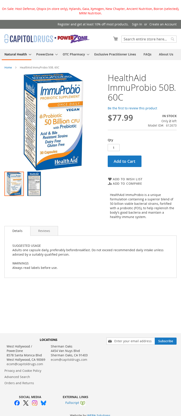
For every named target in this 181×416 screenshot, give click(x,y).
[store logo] (47, 39)
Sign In (137, 24)
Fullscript (72, 403)
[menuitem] (16, 54)
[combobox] (149, 39)
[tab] (17, 231)
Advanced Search (17, 377)
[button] (34, 183)
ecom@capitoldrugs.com (25, 364)
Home (8, 67)
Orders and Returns (19, 383)
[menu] (90, 54)
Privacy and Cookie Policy (22, 371)
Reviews (44, 231)
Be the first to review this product (132, 108)
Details (17, 231)
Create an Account (163, 24)
